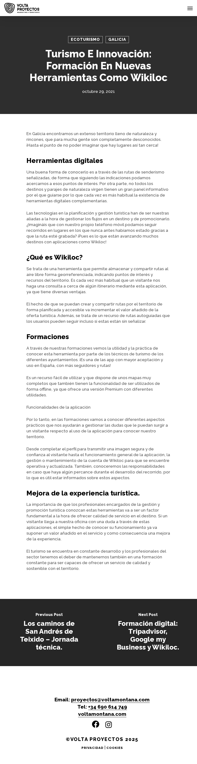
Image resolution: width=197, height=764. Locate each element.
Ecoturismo (85, 39)
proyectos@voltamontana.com (110, 700)
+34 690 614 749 (107, 707)
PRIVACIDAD (92, 748)
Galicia (117, 39)
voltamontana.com (102, 714)
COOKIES (114, 748)
